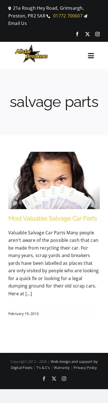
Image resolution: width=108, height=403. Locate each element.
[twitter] (87, 34)
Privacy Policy (85, 367)
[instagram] (97, 34)
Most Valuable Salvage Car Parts (52, 218)
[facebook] (77, 34)
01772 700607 (67, 16)
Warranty (62, 367)
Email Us (17, 23)
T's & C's (43, 367)
